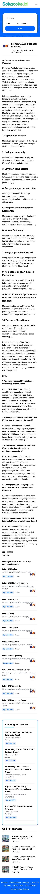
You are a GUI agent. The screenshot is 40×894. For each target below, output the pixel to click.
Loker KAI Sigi (8, 613)
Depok (7, 740)
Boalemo (29, 645)
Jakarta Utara (9, 777)
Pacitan (28, 572)
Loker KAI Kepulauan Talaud (14, 700)
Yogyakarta (30, 689)
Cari (20, 28)
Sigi (27, 616)
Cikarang (8, 814)
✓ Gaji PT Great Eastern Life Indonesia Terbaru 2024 (23, 847)
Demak (7, 757)
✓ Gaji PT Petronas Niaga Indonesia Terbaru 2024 (22, 868)
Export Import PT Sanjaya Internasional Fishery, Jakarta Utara (18, 789)
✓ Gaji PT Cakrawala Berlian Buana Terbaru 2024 (23, 858)
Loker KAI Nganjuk (10, 627)
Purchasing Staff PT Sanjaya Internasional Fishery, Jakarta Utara (18, 769)
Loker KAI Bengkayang (12, 656)
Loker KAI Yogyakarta (11, 686)
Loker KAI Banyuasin (11, 599)
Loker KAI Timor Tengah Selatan (16, 670)
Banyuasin (29, 602)
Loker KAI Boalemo (10, 642)
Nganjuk (29, 631)
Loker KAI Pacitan (9, 569)
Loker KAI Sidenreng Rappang (15, 583)
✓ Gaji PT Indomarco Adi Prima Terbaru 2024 (22, 837)
